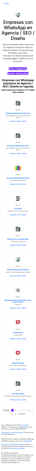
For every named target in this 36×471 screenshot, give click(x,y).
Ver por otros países (18, 73)
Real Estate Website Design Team (18, 113)
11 (15, 414)
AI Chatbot (18, 208)
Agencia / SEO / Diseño (18, 121)
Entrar (6, 3)
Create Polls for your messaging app (12, 432)
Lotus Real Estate (18, 393)
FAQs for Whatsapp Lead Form (18, 269)
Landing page (18, 332)
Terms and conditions (17, 444)
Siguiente (22, 414)
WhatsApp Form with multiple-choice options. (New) (18, 301)
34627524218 (28, 441)
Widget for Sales (18, 363)
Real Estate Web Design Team (18, 146)
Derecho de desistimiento (17, 448)
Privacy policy (5, 444)
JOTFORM (24, 425)
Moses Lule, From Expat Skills (18, 239)
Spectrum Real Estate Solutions (18, 178)
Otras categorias (17, 68)
